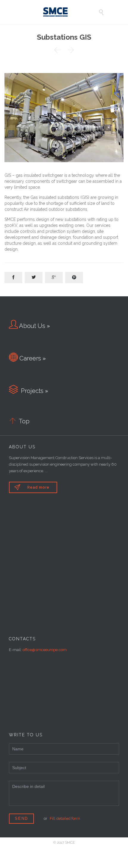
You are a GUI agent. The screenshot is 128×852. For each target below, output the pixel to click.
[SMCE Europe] (68, 12)
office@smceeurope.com (45, 649)
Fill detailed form (65, 818)
